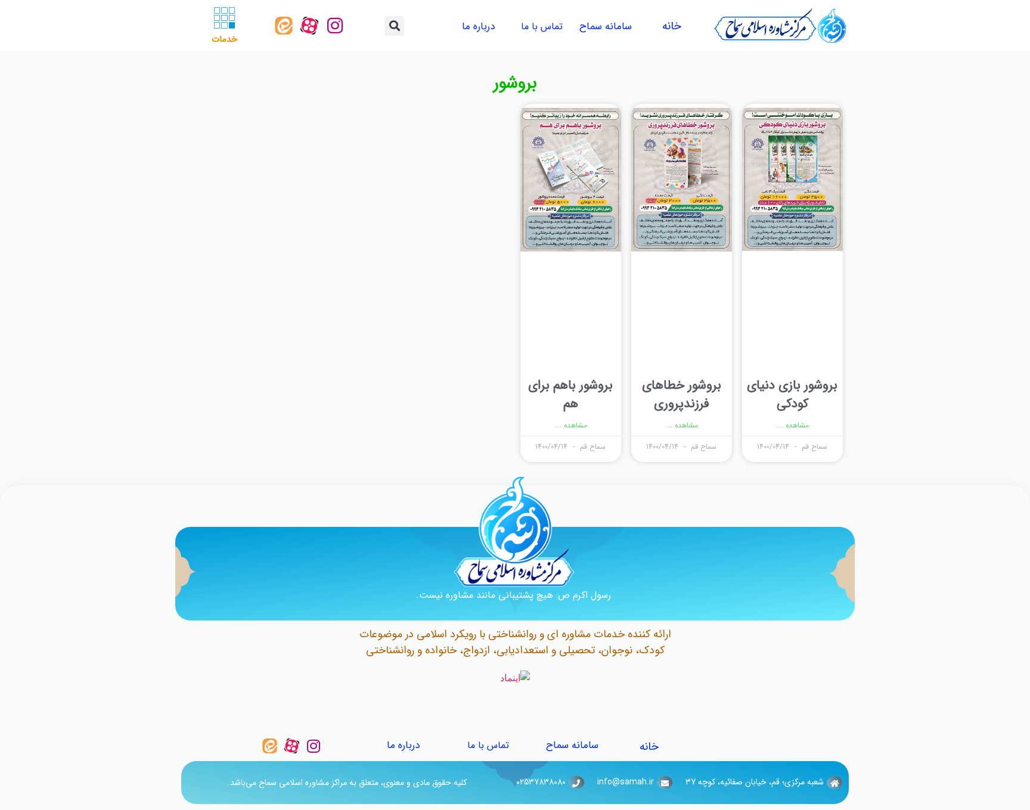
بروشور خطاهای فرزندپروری (681, 394)
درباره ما (478, 26)
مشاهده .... (792, 425)
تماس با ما (542, 26)
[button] (394, 26)
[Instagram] (335, 25)
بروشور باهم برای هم (570, 394)
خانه (671, 26)
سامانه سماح (605, 26)
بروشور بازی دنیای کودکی (792, 394)
